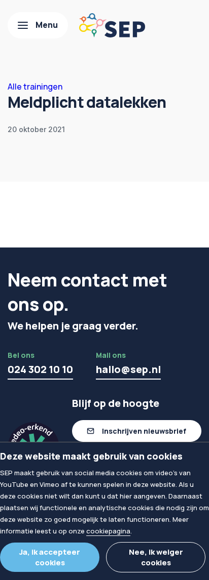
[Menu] (38, 25)
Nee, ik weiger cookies (156, 557)
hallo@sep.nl (128, 369)
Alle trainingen (35, 86)
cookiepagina (108, 530)
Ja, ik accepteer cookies (49, 557)
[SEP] (112, 25)
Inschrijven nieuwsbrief (144, 431)
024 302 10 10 (40, 369)
